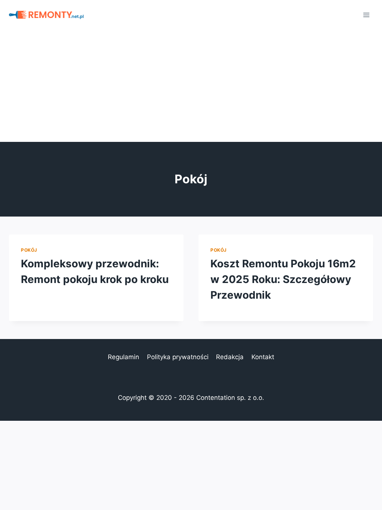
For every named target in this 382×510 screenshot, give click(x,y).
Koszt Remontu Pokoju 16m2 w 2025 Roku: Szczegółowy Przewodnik (283, 279)
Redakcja (230, 357)
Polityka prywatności (178, 357)
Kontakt (262, 357)
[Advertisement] (191, 86)
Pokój (29, 250)
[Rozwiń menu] (366, 15)
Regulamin (123, 357)
